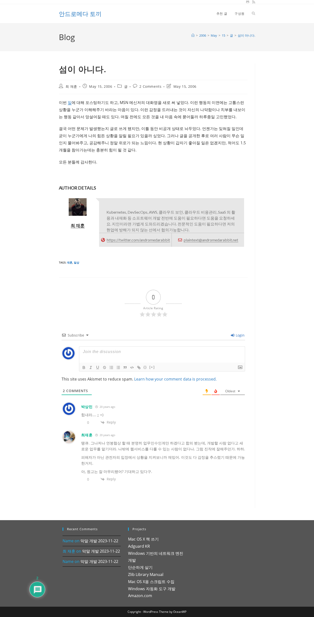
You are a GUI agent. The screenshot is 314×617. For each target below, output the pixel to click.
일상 (76, 262)
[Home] (193, 35)
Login (240, 335)
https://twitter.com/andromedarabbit (138, 239)
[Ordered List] (111, 367)
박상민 (87, 406)
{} (145, 367)
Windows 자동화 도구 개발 (151, 588)
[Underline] (97, 367)
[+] (152, 367)
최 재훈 (71, 86)
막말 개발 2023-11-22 (99, 541)
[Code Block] (132, 367)
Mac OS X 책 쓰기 (143, 539)
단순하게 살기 (140, 567)
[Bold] (83, 367)
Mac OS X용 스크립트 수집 (151, 581)
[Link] (138, 367)
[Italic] (90, 367)
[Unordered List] (118, 367)
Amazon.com (140, 595)
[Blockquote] (125, 367)
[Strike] (104, 367)
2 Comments (150, 86)
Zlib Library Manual (145, 574)
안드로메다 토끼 (80, 14)
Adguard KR (139, 546)
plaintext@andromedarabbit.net (211, 239)
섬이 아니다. (246, 35)
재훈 (69, 262)
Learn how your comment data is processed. (175, 379)
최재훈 (87, 434)
